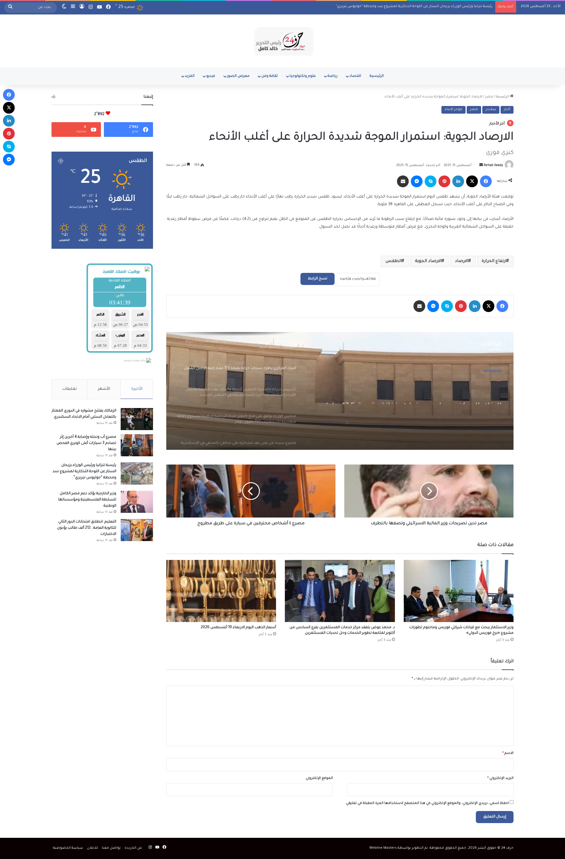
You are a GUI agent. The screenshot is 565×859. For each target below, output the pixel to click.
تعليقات (69, 389)
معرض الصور (238, 76)
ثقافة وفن (269, 76)
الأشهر (104, 389)
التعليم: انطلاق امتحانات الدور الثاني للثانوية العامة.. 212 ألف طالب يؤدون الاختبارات (86, 528)
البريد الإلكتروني (500, 778)
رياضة (333, 76)
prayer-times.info (135, 361)
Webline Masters (383, 848)
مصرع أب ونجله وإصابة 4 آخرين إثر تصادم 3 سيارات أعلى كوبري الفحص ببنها (86, 443)
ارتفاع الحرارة (494, 261)
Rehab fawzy (493, 165)
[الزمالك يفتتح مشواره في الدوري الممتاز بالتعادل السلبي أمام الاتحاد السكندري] (137, 419)
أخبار (507, 110)
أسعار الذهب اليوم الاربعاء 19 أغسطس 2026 (238, 628)
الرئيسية (377, 76)
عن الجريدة (133, 848)
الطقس (393, 261)
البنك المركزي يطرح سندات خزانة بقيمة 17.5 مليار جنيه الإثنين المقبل (412, 393)
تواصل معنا (111, 848)
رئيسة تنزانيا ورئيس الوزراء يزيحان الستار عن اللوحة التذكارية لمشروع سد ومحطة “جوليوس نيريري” (84, 471)
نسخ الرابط (317, 279)
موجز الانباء (453, 110)
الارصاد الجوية (428, 261)
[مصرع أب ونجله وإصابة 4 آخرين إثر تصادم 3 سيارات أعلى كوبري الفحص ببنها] (137, 445)
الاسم (508, 753)
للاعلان (92, 848)
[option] (340, 391)
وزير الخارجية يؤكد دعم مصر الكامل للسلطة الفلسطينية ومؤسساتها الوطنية (431, 7)
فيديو (210, 76)
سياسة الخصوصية (68, 848)
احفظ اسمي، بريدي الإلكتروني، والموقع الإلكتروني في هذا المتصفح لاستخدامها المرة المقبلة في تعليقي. (427, 803)
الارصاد (461, 261)
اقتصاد (355, 76)
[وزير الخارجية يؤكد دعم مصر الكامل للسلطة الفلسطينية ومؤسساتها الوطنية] (137, 502)
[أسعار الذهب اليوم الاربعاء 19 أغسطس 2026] (221, 591)
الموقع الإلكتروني (319, 778)
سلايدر (491, 110)
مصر (489, 97)
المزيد (190, 76)
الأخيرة (136, 389)
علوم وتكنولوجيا (303, 76)
